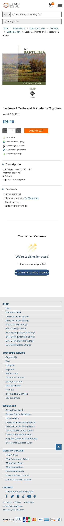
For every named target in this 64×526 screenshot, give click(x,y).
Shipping (10, 365)
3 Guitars (53, 28)
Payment (10, 369)
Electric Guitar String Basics (20, 430)
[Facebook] (6, 497)
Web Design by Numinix (13, 510)
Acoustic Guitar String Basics (20, 426)
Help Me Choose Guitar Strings (21, 439)
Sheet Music (19, 28)
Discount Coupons (15, 377)
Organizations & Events (18, 475)
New (8, 308)
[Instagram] (17, 497)
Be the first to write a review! (32, 272)
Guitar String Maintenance (19, 435)
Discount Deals (13, 312)
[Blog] (34, 497)
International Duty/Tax (17, 394)
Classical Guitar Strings (17, 316)
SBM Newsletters (14, 467)
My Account (12, 373)
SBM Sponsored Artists (17, 459)
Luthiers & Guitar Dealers (18, 479)
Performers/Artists (15, 471)
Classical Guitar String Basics (20, 422)
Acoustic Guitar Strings (17, 320)
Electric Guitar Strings (17, 324)
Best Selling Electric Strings (19, 341)
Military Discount (14, 382)
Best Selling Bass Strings (18, 345)
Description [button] (13, 164)
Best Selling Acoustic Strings (20, 337)
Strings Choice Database (18, 414)
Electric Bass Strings (16, 329)
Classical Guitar (37, 28)
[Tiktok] (23, 497)
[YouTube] (29, 497)
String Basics (12, 418)
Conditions (29, 502)
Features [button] (11, 189)
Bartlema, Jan (13, 32)
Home (5, 28)
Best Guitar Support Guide (19, 443)
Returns (10, 390)
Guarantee (7, 502)
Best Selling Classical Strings (20, 333)
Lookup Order (13, 398)
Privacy (18, 502)
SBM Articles (12, 455)
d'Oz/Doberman (31, 198)
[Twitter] (12, 497)
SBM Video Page (14, 463)
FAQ (8, 361)
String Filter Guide (15, 410)
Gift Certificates (13, 386)
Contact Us (11, 357)
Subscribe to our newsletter (20, 492)
